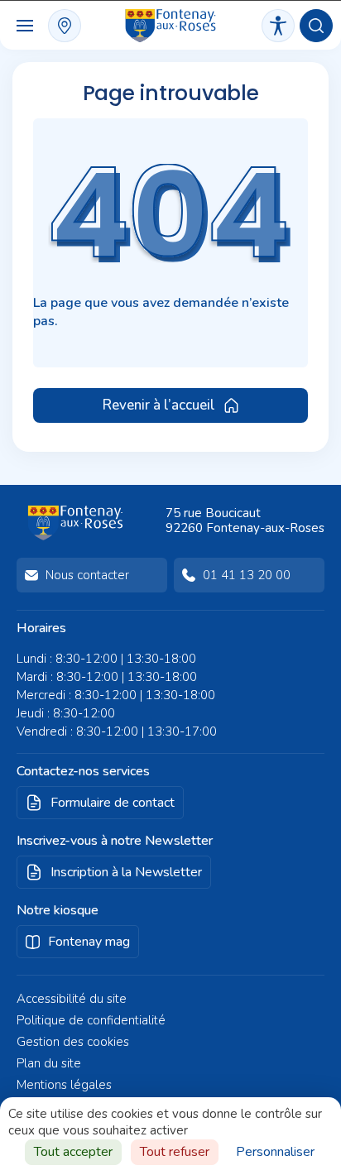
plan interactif (64, 25)
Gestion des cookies (73, 1042)
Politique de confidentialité (91, 1020)
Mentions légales (64, 1085)
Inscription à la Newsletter (126, 872)
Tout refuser (174, 1152)
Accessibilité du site (72, 998)
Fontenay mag (89, 942)
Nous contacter (87, 575)
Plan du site (49, 1063)
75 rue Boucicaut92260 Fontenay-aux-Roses (245, 520)
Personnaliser (275, 1152)
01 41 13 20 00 (247, 575)
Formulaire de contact (112, 803)
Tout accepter (73, 1152)
